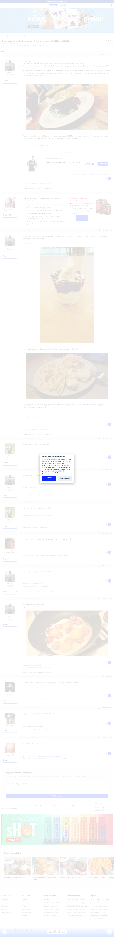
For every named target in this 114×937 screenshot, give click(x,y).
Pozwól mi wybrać (62, 473)
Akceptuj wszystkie (49, 478)
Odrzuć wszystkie (65, 478)
